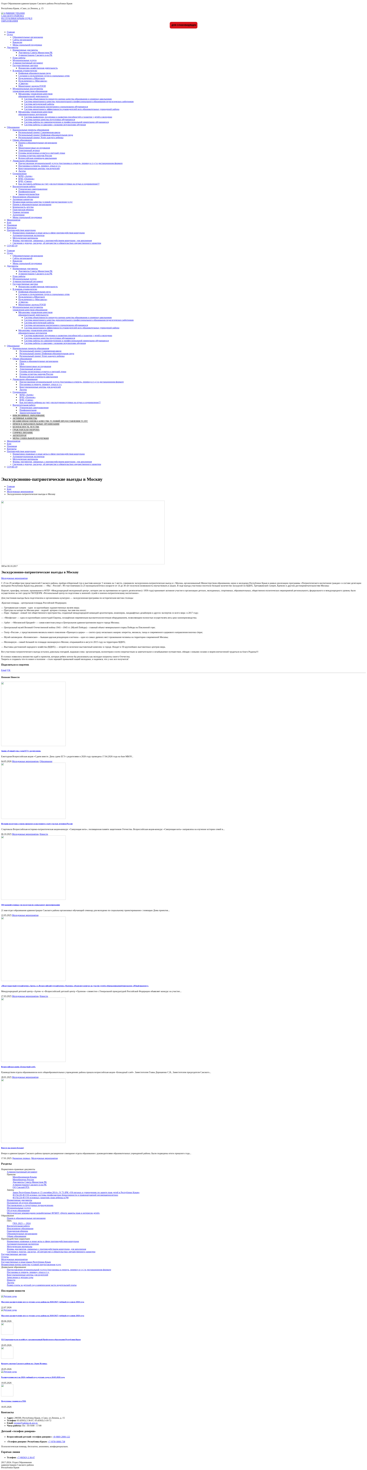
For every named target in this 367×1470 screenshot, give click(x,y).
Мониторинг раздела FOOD (32, 86)
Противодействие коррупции (21, 230)
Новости (44, 834)
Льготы (22, 171)
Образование (13, 127)
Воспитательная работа (24, 186)
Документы (12, 47)
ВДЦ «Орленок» (26, 179)
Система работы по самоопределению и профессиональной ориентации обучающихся (66, 122)
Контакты (11, 227)
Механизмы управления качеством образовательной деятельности (35, 95)
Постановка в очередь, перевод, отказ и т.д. (39, 166)
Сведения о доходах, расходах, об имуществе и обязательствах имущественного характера (57, 243)
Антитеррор (19, 215)
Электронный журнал (29, 150)
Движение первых (21, 1158)
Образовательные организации (28, 37)
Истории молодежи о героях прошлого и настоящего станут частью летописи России (37, 824)
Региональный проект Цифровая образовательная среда (45, 135)
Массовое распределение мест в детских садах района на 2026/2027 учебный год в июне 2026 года (42, 1316)
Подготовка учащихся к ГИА (13, 1401)
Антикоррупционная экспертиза (28, 235)
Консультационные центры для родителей (39, 168)
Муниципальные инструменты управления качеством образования (30, 89)
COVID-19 (12, 245)
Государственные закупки (25, 65)
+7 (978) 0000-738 (56, 1441)
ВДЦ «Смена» (25, 181)
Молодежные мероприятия (14, 578)
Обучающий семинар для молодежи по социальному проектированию (30, 905)
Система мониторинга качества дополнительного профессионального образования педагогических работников (79, 101)
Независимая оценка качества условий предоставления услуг (43, 202)
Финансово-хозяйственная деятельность (38, 68)
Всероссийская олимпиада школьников (37, 158)
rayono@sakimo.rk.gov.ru (26, 1423)
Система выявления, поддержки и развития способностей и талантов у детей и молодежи (68, 117)
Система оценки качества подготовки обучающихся (49, 119)
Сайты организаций (22, 39)
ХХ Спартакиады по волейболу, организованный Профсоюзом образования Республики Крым (41, 1339)
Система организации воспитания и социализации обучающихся (56, 106)
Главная (11, 32)
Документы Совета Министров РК (35, 52)
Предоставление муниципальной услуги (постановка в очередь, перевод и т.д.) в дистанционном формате (70, 163)
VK (8, 670)
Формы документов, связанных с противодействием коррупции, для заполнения (52, 240)
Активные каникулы (23, 199)
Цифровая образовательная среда (34, 73)
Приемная (12, 225)
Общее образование (22, 140)
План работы (19, 57)
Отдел (10, 34)
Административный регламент (28, 63)
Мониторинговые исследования (34, 148)
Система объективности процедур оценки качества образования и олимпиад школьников (68, 99)
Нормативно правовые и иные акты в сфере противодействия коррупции (49, 233)
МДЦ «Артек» (25, 176)
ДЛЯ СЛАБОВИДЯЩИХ (183, 25)
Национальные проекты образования (31, 130)
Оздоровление (20, 173)
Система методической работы (39, 104)
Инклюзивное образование (26, 197)
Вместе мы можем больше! (12, 1148)
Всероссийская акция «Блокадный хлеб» (18, 1067)
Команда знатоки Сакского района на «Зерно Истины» (24, 1363)
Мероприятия (13, 220)
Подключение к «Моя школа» (32, 81)
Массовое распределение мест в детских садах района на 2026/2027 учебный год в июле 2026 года (42, 1302)
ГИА (20, 145)
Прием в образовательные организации (37, 142)
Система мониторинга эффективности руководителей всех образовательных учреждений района (71, 109)
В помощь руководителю (25, 70)
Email (3, 670)
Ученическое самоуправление (32, 189)
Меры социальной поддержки (27, 45)
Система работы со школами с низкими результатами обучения (55, 124)
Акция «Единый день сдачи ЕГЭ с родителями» (21, 751)
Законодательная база (28, 194)
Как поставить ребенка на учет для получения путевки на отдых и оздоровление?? (58, 184)
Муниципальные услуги (25, 60)
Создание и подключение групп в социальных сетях (44, 76)
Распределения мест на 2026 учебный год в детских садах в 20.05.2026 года (33, 1377)
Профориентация (26, 191)
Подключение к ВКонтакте (31, 78)
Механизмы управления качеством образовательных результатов (35, 113)
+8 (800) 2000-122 (61, 1437)
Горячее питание (21, 212)
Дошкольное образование (25, 160)
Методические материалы (25, 238)
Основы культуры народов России (35, 155)
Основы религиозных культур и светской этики (41, 153)
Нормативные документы (25, 50)
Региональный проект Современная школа (39, 132)
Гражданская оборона (23, 209)
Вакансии (17, 42)
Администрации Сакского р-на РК (35, 55)
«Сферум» (23, 83)
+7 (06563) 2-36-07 (26, 1457)
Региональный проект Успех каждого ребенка (40, 137)
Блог (9, 222)
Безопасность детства (23, 207)
